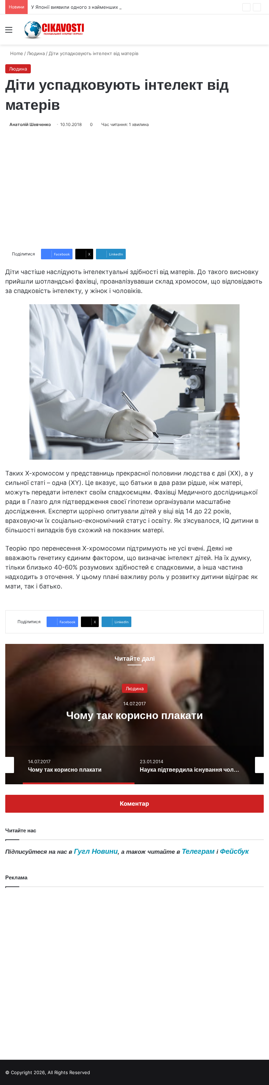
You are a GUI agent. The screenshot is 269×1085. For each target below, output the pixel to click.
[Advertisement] (134, 188)
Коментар (134, 803)
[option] (134, 714)
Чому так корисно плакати (134, 715)
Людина (36, 53)
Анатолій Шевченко (30, 124)
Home (16, 53)
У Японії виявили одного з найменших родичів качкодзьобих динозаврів (113, 7)
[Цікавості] (54, 29)
